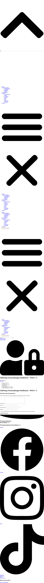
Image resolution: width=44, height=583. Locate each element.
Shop (5, 102)
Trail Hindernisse (7, 88)
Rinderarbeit (6, 89)
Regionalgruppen (7, 94)
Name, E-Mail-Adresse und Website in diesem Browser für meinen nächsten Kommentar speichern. (18, 411)
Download (2, 381)
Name (1, 405)
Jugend (5, 95)
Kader (5, 98)
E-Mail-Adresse (3, 407)
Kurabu (5, 101)
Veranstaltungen (5, 92)
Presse (5, 100)
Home (3, 86)
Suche (1, 337)
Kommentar (2, 403)
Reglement (6, 90)
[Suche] (12, 337)
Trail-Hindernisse (7, 214)
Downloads (6, 96)
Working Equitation (5, 87)
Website (1, 409)
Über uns (3, 93)
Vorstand (5, 97)
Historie (5, 91)
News (5, 99)
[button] (22, 148)
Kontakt (3, 103)
